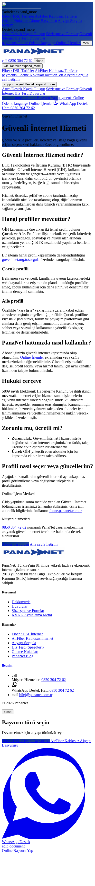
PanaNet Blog (22, 656)
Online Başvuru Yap (30, 98)
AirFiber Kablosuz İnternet (32, 638)
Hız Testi (21, 38)
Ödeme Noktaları (15, 21)
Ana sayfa (37, 544)
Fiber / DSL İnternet (27, 634)
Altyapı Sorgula (70, 21)
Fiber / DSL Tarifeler (18, 16)
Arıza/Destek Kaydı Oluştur (23, 34)
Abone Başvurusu (43, 21)
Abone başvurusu (15, 544)
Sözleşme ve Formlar (62, 34)
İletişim (7, 25)
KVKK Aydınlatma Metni (32, 615)
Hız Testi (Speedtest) (28, 647)
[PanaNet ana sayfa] (21, 7)
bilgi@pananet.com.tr (35, 695)
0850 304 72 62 (14, 527)
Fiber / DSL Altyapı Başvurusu (26, 741)
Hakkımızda (21, 602)
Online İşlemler (34, 103)
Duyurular (37, 38)
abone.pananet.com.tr (65, 511)
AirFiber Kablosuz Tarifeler (56, 16)
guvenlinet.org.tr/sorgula (20, 259)
